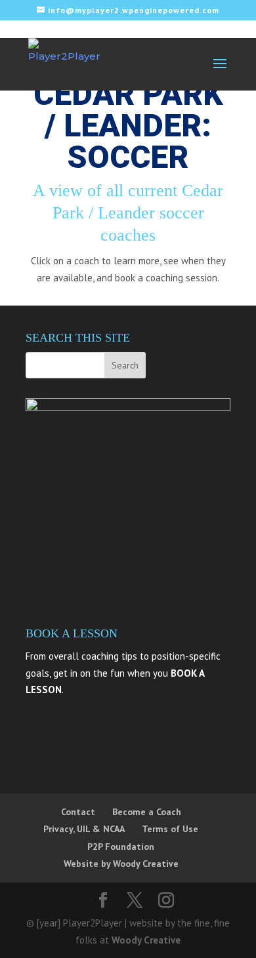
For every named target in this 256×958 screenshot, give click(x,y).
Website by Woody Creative (121, 863)
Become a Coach (146, 812)
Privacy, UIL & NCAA (84, 829)
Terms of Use (170, 829)
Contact (78, 812)
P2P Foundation (120, 846)
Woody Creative (146, 940)
